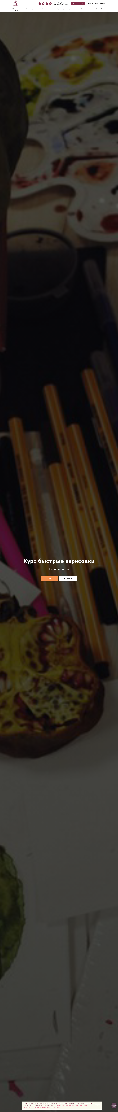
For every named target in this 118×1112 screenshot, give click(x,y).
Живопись (15, 9)
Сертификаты (46, 9)
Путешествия (85, 9)
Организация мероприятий (65, 9)
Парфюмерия (30, 9)
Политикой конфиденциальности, (66, 1105)
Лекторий (99, 9)
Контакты (18, 10)
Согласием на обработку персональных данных (46, 1107)
